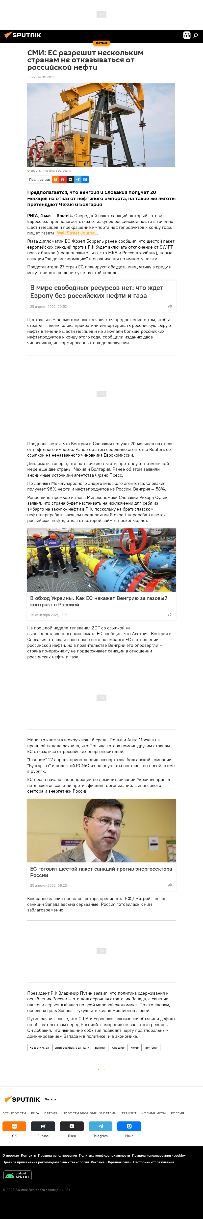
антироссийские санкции (72, 1047)
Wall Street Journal (76, 233)
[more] (170, 306)
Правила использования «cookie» (159, 1155)
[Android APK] (17, 1176)
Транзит (129, 1113)
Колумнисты (153, 1113)
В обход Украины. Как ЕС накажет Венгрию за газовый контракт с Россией (99, 601)
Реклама (97, 1162)
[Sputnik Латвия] (24, 39)
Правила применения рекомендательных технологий (45, 1162)
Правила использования (57, 1155)
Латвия (50, 1113)
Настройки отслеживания (153, 1162)
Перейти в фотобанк (57, 170)
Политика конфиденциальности (104, 1155)
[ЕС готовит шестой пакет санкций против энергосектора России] (101, 830)
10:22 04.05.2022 (41, 77)
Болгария (151, 1047)
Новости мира (39, 1047)
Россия (177, 1113)
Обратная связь (118, 1162)
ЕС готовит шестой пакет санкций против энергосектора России (101, 871)
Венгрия (100, 1047)
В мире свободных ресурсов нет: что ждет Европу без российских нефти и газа (96, 291)
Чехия (135, 1047)
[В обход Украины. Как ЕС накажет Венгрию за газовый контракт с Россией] (101, 560)
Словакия (118, 1047)
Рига (35, 1113)
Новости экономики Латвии (89, 1113)
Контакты (28, 1155)
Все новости (14, 1113)
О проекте (10, 1155)
